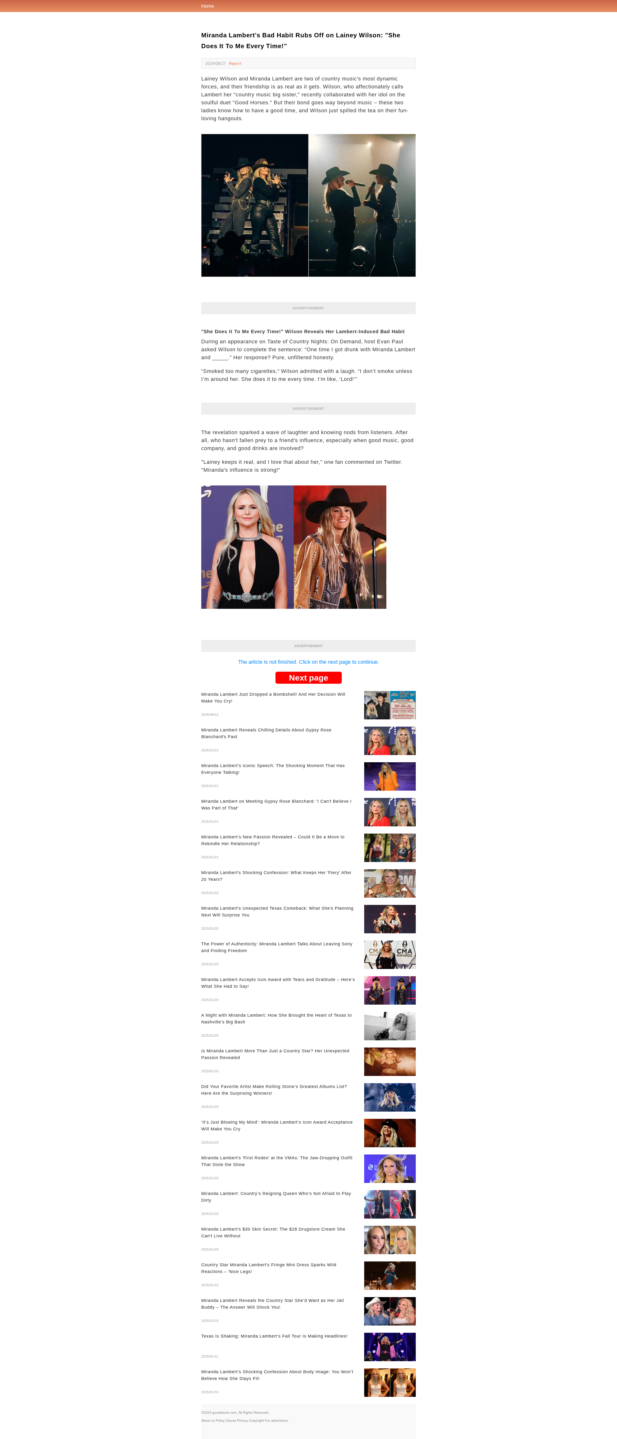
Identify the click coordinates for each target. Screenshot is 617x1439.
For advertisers (276, 1420)
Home (207, 6)
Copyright (256, 1420)
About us (208, 1420)
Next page (308, 677)
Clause (231, 1420)
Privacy (242, 1420)
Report (235, 63)
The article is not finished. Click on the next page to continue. (308, 662)
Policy (220, 1420)
